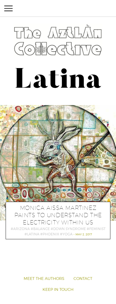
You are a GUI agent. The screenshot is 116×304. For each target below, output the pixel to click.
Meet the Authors (44, 278)
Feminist (97, 229)
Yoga (68, 234)
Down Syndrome (69, 229)
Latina (33, 234)
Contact (82, 278)
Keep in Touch (58, 289)
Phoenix (51, 234)
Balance (41, 229)
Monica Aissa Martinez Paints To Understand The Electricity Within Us (58, 215)
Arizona (21, 229)
